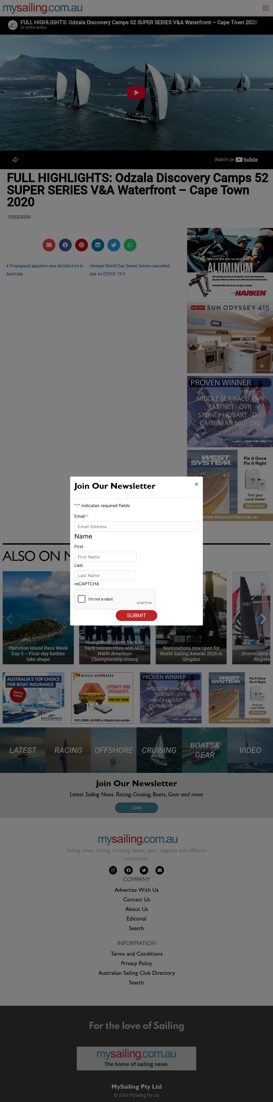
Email (81, 516)
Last (78, 565)
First (78, 546)
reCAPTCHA (86, 583)
